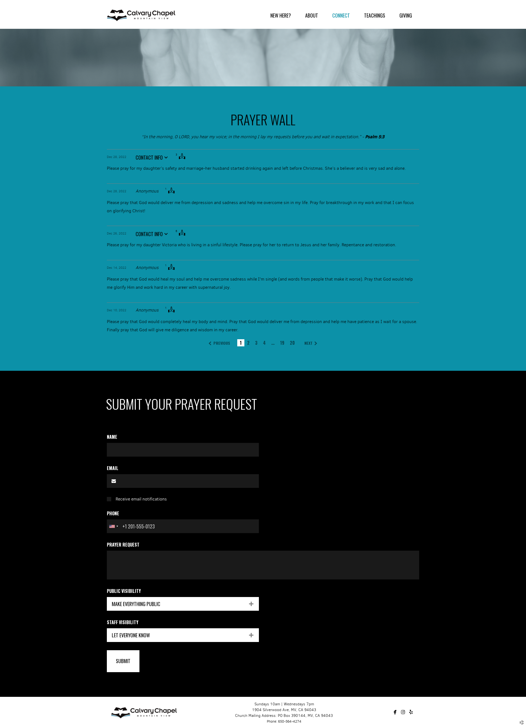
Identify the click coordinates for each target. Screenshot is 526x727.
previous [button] (221, 343)
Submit (123, 660)
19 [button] (282, 343)
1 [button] (241, 343)
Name (112, 437)
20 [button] (292, 343)
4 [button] (264, 343)
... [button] (273, 343)
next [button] (308, 343)
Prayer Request (123, 544)
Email (112, 468)
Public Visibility (124, 591)
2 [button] (248, 343)
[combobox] (113, 526)
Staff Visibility (122, 622)
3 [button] (256, 343)
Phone (113, 513)
